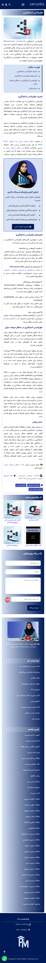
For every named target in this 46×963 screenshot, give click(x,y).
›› (8, 637)
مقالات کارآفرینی (34, 828)
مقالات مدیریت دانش (32, 851)
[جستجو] (10, 4)
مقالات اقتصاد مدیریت (32, 799)
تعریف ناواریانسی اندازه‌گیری (27, 71)
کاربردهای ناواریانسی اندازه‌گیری (26, 75)
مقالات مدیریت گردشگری (31, 874)
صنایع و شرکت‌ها (34, 787)
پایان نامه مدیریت (33, 752)
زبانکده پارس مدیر (33, 781)
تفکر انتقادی (35, 678)
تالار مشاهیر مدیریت (32, 764)
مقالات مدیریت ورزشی (32, 892)
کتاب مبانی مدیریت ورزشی (30, 707)
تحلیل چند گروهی (33, 485)
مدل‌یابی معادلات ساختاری (14, 270)
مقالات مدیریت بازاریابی (31, 839)
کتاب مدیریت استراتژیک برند (29, 666)
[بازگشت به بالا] (4, 952)
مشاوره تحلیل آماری (22, 226)
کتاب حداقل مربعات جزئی (14, 464)
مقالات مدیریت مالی (32, 880)
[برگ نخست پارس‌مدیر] (37, 5)
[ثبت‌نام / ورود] (6, 4)
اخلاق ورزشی (35, 701)
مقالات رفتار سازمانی (32, 816)
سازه (31, 306)
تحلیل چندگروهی (33, 270)
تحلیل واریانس (20, 485)
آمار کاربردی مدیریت (32, 740)
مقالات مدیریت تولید (32, 845)
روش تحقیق (35, 775)
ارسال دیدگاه (34, 607)
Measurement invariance (14, 41)
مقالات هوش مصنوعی (32, 898)
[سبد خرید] (3, 4)
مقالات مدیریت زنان (32, 863)
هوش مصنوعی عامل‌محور (30, 683)
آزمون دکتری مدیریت (32, 735)
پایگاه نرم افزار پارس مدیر (31, 758)
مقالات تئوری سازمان (32, 804)
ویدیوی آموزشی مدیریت (31, 904)
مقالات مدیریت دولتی (32, 857)
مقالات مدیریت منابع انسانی (30, 886)
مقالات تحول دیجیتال (32, 810)
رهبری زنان (36, 718)
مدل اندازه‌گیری (14, 318)
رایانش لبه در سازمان (32, 713)
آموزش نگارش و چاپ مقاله (30, 746)
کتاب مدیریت (35, 793)
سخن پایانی (33, 88)
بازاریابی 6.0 (35, 689)
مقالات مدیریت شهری (32, 869)
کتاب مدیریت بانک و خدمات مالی (28, 695)
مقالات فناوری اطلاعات (32, 822)
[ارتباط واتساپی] (4, 958)
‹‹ (38, 637)
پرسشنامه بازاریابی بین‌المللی (29, 672)
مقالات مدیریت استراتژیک (30, 834)
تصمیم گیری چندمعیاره (31, 770)
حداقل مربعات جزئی (13, 148)
